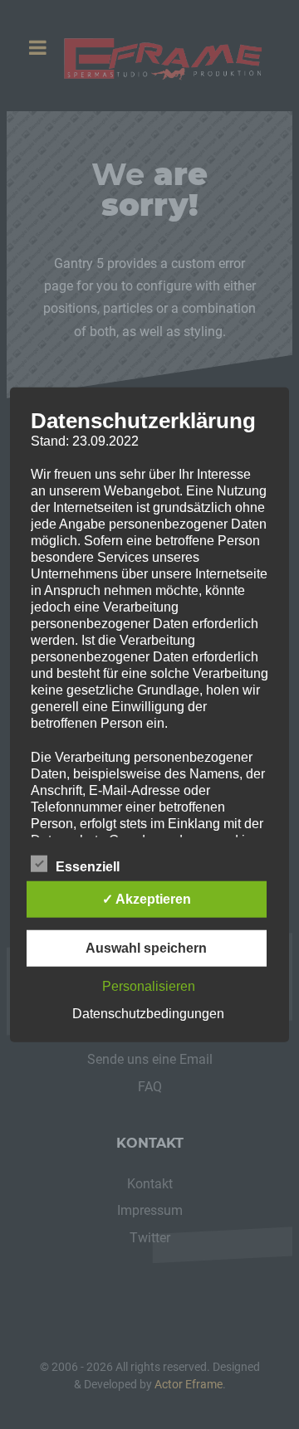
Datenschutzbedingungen (148, 1013)
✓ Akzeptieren (146, 898)
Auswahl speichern (146, 947)
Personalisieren (148, 985)
